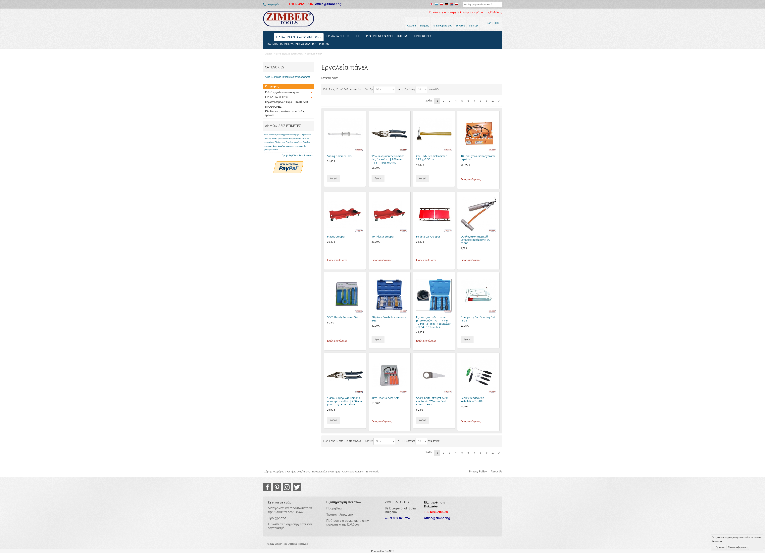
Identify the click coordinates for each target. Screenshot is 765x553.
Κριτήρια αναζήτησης (298, 471)
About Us (496, 471)
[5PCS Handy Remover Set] (345, 295)
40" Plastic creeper (383, 236)
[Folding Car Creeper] (434, 214)
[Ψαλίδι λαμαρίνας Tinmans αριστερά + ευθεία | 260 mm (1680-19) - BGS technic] (345, 375)
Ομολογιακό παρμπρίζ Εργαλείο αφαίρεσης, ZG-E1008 (476, 240)
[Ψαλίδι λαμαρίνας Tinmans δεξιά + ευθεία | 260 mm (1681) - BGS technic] (389, 133)
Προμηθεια (334, 508)
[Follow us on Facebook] (267, 487)
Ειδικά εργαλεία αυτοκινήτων (284, 138)
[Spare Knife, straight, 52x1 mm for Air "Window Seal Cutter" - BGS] (434, 375)
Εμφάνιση (409, 89)
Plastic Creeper (336, 236)
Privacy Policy (478, 471)
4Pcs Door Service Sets (385, 398)
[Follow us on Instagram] (287, 487)
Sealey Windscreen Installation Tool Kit (472, 399)
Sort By (369, 89)
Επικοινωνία (372, 471)
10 (492, 100)
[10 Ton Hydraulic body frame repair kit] (478, 133)
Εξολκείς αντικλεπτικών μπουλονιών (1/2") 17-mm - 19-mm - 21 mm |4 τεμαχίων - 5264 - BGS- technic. (433, 322)
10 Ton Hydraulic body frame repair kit (478, 157)
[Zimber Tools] (288, 19)
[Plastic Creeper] (345, 214)
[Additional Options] (288, 163)
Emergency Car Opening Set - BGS (478, 318)
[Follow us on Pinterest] (277, 487)
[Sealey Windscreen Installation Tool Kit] (478, 375)
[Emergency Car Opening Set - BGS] (478, 295)
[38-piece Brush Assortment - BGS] (389, 295)
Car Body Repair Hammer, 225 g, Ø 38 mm (431, 157)
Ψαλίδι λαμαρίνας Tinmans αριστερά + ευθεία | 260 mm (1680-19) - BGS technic (344, 401)
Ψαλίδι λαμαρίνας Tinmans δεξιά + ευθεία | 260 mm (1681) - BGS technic (388, 159)
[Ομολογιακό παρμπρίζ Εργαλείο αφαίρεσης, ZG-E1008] (478, 214)
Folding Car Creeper (428, 236)
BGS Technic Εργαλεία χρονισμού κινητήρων (282, 135)
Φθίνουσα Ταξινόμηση (399, 89)
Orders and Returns (353, 471)
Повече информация (737, 547)
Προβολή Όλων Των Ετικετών (297, 155)
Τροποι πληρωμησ (339, 514)
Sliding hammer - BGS (340, 156)
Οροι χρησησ (277, 518)
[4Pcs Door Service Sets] (389, 375)
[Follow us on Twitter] (297, 487)
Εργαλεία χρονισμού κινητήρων (291, 146)
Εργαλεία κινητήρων (294, 142)
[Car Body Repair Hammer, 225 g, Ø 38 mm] (434, 133)
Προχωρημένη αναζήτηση (326, 471)
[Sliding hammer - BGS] (345, 133)
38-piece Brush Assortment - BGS (389, 318)
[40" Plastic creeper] (389, 214)
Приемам (720, 547)
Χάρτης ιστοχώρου (274, 471)
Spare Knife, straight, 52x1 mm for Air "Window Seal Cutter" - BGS (432, 401)
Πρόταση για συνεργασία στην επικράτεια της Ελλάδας (465, 12)
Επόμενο (499, 101)
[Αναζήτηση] (499, 4)
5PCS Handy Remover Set (342, 317)
